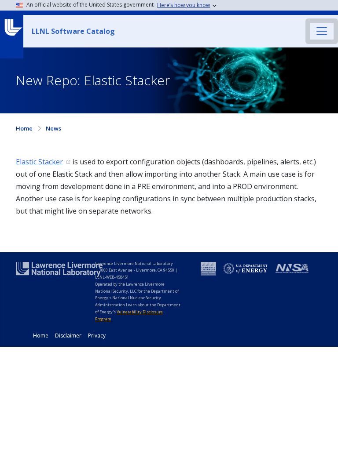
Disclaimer (68, 335)
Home (24, 128)
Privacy (97, 335)
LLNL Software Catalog (73, 31)
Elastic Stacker (39, 162)
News (53, 128)
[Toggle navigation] (321, 31)
